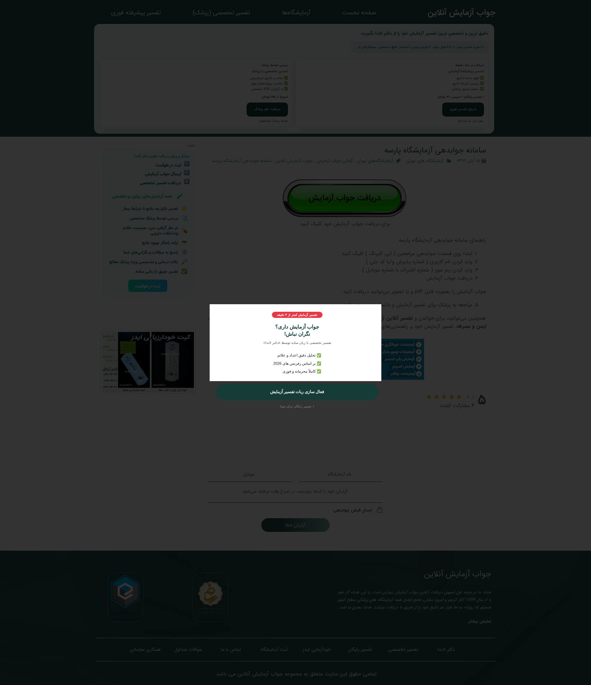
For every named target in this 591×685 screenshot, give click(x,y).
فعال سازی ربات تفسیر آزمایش (297, 391)
